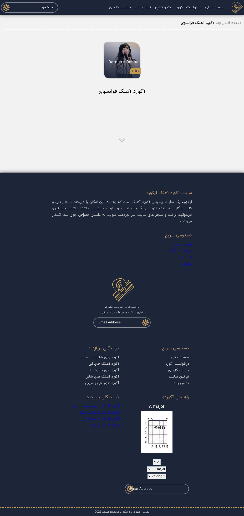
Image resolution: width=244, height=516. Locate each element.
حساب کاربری (120, 7)
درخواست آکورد (188, 7)
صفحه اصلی (214, 7)
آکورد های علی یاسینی (102, 383)
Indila (135, 71)
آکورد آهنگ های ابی (103, 363)
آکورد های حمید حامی (102, 370)
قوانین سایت (179, 376)
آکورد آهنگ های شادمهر (100, 419)
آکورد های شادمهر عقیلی (100, 357)
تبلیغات (186, 263)
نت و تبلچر (163, 7)
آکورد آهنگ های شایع (102, 376)
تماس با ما (142, 7)
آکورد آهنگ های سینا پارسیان (96, 406)
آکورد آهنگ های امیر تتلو (99, 412)
